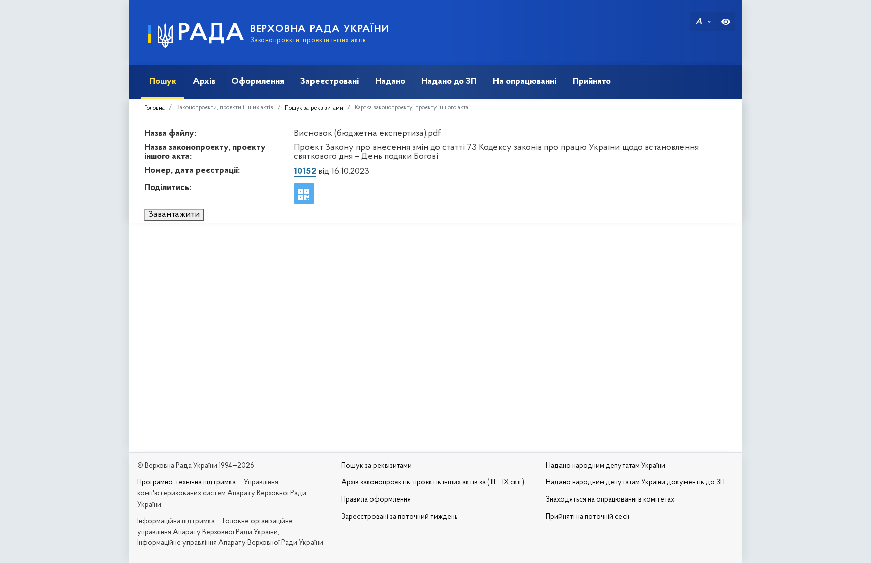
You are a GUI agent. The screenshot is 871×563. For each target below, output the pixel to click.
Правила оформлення (376, 500)
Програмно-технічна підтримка (186, 482)
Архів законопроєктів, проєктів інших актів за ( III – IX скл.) (432, 482)
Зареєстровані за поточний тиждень (399, 517)
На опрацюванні (524, 81)
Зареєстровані (329, 81)
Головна (154, 108)
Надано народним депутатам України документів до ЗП (635, 482)
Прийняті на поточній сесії (587, 517)
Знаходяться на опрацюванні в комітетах (610, 500)
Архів (204, 81)
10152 (305, 171)
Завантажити (174, 214)
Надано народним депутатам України (605, 466)
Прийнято (592, 81)
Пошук (162, 81)
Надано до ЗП (449, 81)
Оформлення (257, 81)
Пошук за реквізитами (314, 108)
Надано (390, 81)
